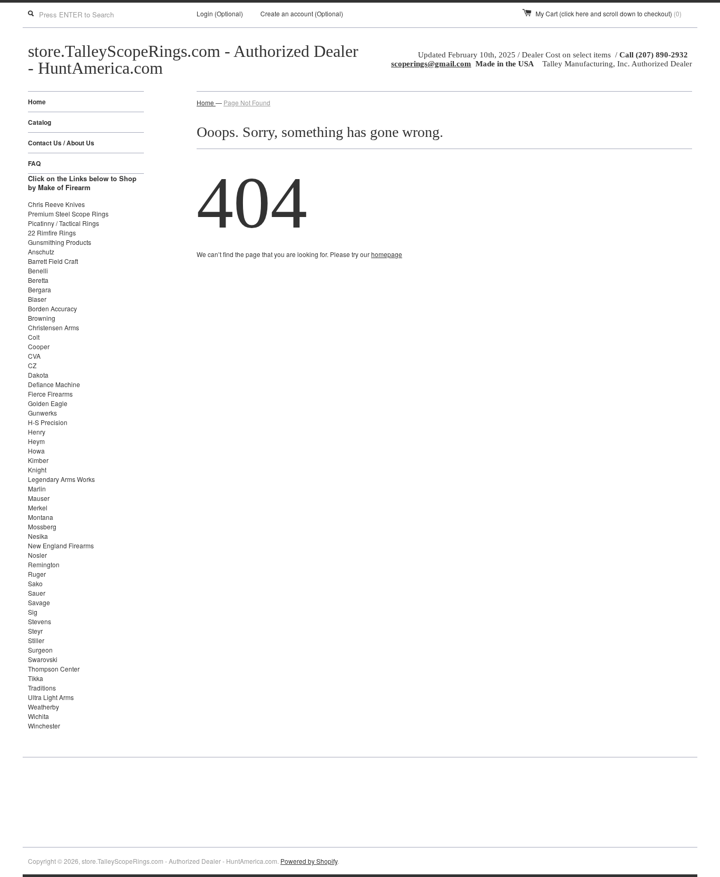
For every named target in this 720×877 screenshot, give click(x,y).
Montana (40, 517)
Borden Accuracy (52, 308)
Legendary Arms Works (61, 479)
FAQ (34, 163)
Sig (32, 611)
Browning (41, 317)
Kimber (38, 460)
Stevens (39, 621)
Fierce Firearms (50, 393)
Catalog (39, 122)
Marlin (37, 488)
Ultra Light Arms (51, 697)
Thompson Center (54, 668)
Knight (37, 469)
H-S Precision (47, 422)
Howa (36, 450)
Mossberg (42, 526)
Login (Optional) (220, 13)
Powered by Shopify (308, 860)
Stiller (36, 640)
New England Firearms (61, 545)
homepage (386, 254)
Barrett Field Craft (53, 261)
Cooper (39, 346)
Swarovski (42, 659)
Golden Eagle (47, 403)
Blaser (37, 298)
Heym (36, 441)
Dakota (38, 374)
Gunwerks (42, 412)
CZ (32, 365)
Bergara (39, 289)
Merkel (37, 507)
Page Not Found (246, 102)
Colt (34, 336)
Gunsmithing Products (59, 242)
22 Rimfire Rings (52, 232)
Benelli (38, 270)
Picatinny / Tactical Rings (63, 223)
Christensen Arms (53, 327)
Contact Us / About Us (61, 142)
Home (37, 101)
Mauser (39, 498)
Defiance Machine (54, 384)
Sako (35, 583)
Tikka (35, 678)
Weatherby (43, 706)
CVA (34, 355)
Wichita (38, 716)
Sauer (36, 592)
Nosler (37, 554)
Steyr (35, 630)
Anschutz (41, 251)
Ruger (37, 573)
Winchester (44, 725)
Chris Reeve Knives (56, 204)
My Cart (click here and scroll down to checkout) (609, 13)
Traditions (42, 687)
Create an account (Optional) (301, 13)
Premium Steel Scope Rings (68, 213)
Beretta (38, 279)
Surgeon (40, 649)
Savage (39, 602)
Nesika (38, 535)
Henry (36, 431)
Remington (44, 564)
